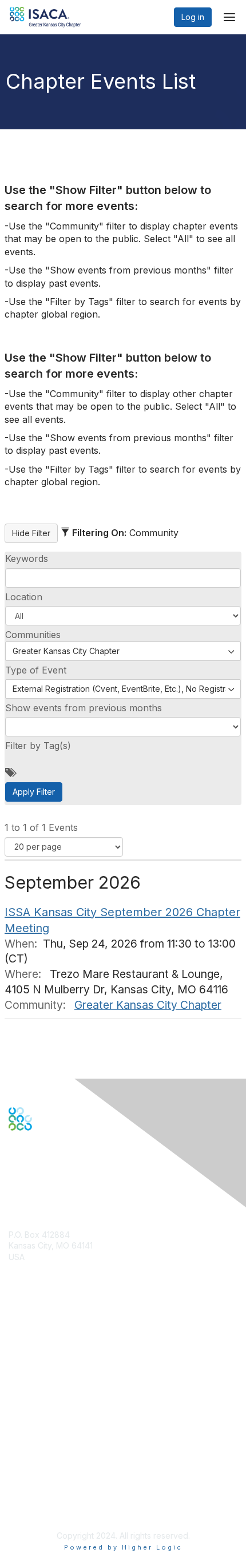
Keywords (26, 558)
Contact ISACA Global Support (66, 1379)
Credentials (30, 1362)
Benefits (24, 1351)
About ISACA (32, 1445)
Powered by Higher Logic (123, 1547)
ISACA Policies (36, 1467)
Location (23, 597)
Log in (192, 17)
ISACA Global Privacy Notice (62, 1490)
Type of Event (35, 670)
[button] (123, 615)
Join (17, 1340)
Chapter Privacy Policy (51, 1507)
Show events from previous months (83, 708)
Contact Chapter (39, 1273)
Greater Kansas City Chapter (147, 1005)
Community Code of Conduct (63, 1456)
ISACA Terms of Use (47, 1479)
